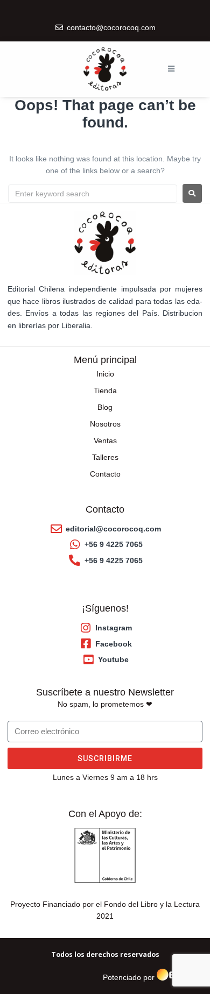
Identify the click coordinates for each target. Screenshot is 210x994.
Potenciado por (129, 978)
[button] (171, 69)
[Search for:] (92, 193)
